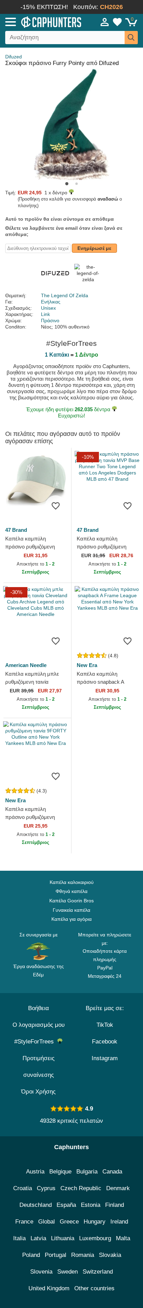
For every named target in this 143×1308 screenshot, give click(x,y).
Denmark (118, 1188)
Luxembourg (95, 1238)
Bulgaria (87, 1171)
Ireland (119, 1221)
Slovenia (41, 1271)
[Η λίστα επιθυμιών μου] (117, 22)
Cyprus (46, 1188)
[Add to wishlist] (55, 505)
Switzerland (98, 1271)
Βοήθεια (38, 1008)
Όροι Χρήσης (38, 1091)
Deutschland (35, 1205)
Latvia (38, 1238)
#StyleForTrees (35, 1041)
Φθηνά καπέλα (71, 891)
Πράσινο (50, 320)
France (24, 1221)
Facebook (104, 1041)
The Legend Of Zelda (64, 295)
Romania (82, 1255)
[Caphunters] (41, 21)
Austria (35, 1171)
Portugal (55, 1255)
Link (45, 314)
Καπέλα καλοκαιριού (72, 882)
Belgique (60, 1171)
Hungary (95, 1221)
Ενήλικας (50, 301)
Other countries (94, 1288)
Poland (31, 1255)
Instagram (105, 1058)
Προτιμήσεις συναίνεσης (38, 1066)
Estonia (90, 1205)
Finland (114, 1205)
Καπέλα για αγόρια (71, 919)
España (66, 1205)
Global (46, 1221)
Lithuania (62, 1238)
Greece (69, 1221)
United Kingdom (48, 1288)
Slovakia (110, 1255)
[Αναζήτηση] (131, 37)
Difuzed (13, 56)
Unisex (48, 308)
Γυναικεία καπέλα (71, 910)
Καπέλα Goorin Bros (71, 900)
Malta (123, 1238)
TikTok (104, 1025)
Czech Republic (80, 1188)
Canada (112, 1171)
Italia (19, 1238)
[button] (66, 183)
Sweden (67, 1271)
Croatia (22, 1188)
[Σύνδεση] (105, 22)
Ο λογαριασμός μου (38, 1025)
